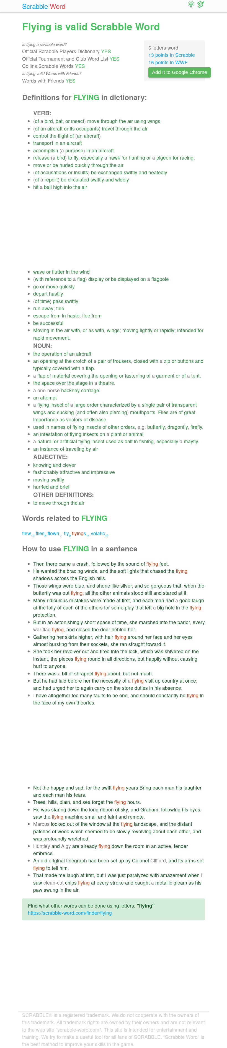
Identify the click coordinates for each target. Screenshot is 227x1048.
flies (41, 533)
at (61, 360)
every (199, 622)
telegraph (76, 860)
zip (167, 360)
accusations (53, 172)
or (67, 120)
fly (76, 157)
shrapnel (83, 673)
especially (92, 157)
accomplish (45, 150)
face (157, 636)
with (39, 278)
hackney (70, 390)
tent (195, 375)
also (103, 412)
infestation (51, 434)
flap (90, 368)
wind (84, 271)
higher (85, 636)
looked (58, 823)
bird (49, 120)
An (36, 860)
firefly (196, 426)
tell (55, 867)
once (190, 680)
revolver (72, 651)
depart (40, 293)
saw (37, 816)
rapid (38, 337)
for (124, 157)
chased (158, 570)
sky (124, 809)
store (127, 687)
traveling (75, 448)
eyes (187, 636)
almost (40, 643)
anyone (57, 665)
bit (64, 673)
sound (133, 563)
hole (170, 607)
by (133, 404)
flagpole (160, 278)
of (37, 120)
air (130, 120)
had (170, 600)
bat (59, 120)
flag (81, 278)
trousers (122, 360)
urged (59, 687)
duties (141, 687)
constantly (167, 695)
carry (99, 687)
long (94, 809)
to (70, 157)
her (131, 629)
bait (129, 441)
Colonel (140, 860)
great (189, 412)
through (109, 120)
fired (105, 651)
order (93, 404)
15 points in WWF (168, 62)
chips (71, 882)
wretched (78, 838)
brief (64, 486)
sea (86, 801)
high (58, 186)
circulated (78, 179)
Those (40, 585)
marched (148, 622)
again (87, 687)
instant (40, 658)
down (73, 809)
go (36, 286)
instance (49, 448)
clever (69, 464)
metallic (163, 882)
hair (109, 636)
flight (63, 135)
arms (190, 860)
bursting (58, 643)
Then (39, 563)
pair (102, 360)
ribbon (107, 809)
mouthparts (142, 412)
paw (37, 889)
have (41, 695)
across (61, 578)
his (157, 687)
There (39, 673)
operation (52, 353)
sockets (99, 643)
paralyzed (138, 875)
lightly (146, 330)
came (65, 563)
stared (170, 592)
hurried (41, 486)
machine (74, 816)
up (158, 680)
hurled (66, 165)
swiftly (130, 172)
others (96, 607)
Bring (145, 787)
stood (137, 592)
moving (130, 330)
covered (61, 368)
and (143, 172)
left (148, 607)
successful (51, 322)
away (47, 308)
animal (136, 434)
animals (121, 592)
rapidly (167, 330)
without (171, 658)
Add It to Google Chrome (179, 72)
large (80, 404)
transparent (184, 404)
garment (165, 375)
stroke (117, 882)
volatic (99, 533)
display (96, 278)
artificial (68, 441)
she (134, 622)
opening (49, 360)
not (134, 673)
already (89, 845)
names (58, 426)
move (93, 120)
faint (112, 816)
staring (58, 809)
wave (39, 271)
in (56, 142)
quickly (82, 165)
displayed (128, 278)
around (135, 636)
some (117, 607)
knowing (42, 464)
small (91, 816)
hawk (114, 157)
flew (28, 533)
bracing (75, 570)
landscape (145, 823)
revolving (141, 831)
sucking (65, 412)
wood (63, 831)
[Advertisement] (119, 229)
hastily (56, 293)
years (132, 787)
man (159, 600)
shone (103, 585)
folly (51, 607)
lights (133, 570)
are (173, 412)
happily (154, 658)
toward (153, 643)
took (48, 651)
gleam (180, 882)
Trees (39, 801)
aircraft (55, 128)
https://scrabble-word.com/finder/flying (70, 912)
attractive (70, 471)
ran (123, 643)
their (84, 643)
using (140, 120)
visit (149, 680)
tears (79, 794)
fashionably (45, 471)
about (114, 673)
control (40, 135)
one (123, 695)
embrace (43, 853)
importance (45, 419)
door (105, 629)
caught (142, 882)
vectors (74, 419)
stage (82, 382)
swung (51, 889)
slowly (123, 831)
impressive (103, 471)
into (68, 186)
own (70, 702)
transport (43, 142)
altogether (59, 695)
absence (171, 687)
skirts (71, 636)
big (160, 607)
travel (108, 128)
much (146, 673)
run (36, 308)
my (61, 702)
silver (126, 585)
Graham (149, 809)
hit (35, 186)
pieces (66, 658)
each (147, 600)
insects (93, 426)
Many (39, 600)
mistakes (79, 600)
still (148, 592)
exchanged (110, 172)
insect (77, 120)
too (75, 695)
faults (99, 695)
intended (186, 330)
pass (58, 301)
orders (128, 426)
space (48, 382)
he (45, 680)
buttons (185, 360)
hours (133, 801)
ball (48, 186)
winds (90, 570)
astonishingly (68, 622)
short (90, 622)
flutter (58, 271)
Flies (163, 412)
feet (163, 563)
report (51, 179)
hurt (37, 665)
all (87, 592)
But (37, 622)
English (87, 578)
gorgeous (161, 585)
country (170, 680)
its (72, 128)
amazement (173, 875)
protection (44, 614)
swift (107, 787)
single (148, 404)
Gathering (44, 636)
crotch (80, 360)
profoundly (55, 838)
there (51, 563)
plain (65, 801)
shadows (43, 578)
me (61, 875)
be (55, 165)
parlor (183, 622)
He (36, 570)
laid (62, 680)
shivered (174, 651)
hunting (137, 157)
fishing (146, 441)
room (139, 845)
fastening (135, 375)
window (97, 823)
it (185, 592)
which (146, 651)
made (108, 600)
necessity (110, 680)
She (37, 651)
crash (82, 563)
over (61, 382)
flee (60, 308)
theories (85, 702)
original (57, 860)
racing (187, 157)
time (45, 301)
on (143, 278)
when (190, 585)
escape (41, 315)
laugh (198, 600)
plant (116, 434)
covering (80, 375)
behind (119, 629)
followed (100, 563)
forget (98, 801)
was (56, 592)
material (61, 375)
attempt (48, 397)
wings (154, 120)
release (41, 157)
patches (42, 831)
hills (100, 578)
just (122, 875)
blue (79, 585)
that (144, 570)
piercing (118, 412)
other (113, 426)
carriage (90, 390)
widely (122, 179)
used (38, 426)
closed (141, 360)
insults (81, 172)
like (115, 585)
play (129, 607)
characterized (115, 404)
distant (184, 823)
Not (37, 787)
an (43, 128)
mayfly (191, 441)
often (92, 412)
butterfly (156, 426)
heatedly (157, 172)
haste (73, 315)
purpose (74, 150)
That (38, 875)
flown (55, 533)
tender (181, 845)
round (94, 658)
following (170, 809)
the (122, 120)
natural (45, 441)
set (113, 860)
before (75, 680)
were (68, 585)
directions (124, 658)
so (146, 585)
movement (57, 337)
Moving (41, 330)
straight (136, 643)
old (44, 860)
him (64, 867)
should (147, 695)
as (91, 330)
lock (133, 651)
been (103, 860)
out (66, 592)
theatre (106, 382)
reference (55, 278)
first (126, 600)
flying (43, 404)
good (184, 600)
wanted (49, 570)
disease (97, 419)
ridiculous (57, 600)
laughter (193, 787)
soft (122, 570)
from (56, 315)
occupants (87, 128)
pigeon (163, 157)
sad (79, 787)
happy (57, 787)
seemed (94, 831)
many (86, 695)
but (141, 658)
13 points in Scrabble (171, 54)
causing (188, 658)
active (164, 845)
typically (42, 368)
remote (136, 816)
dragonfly (177, 426)
